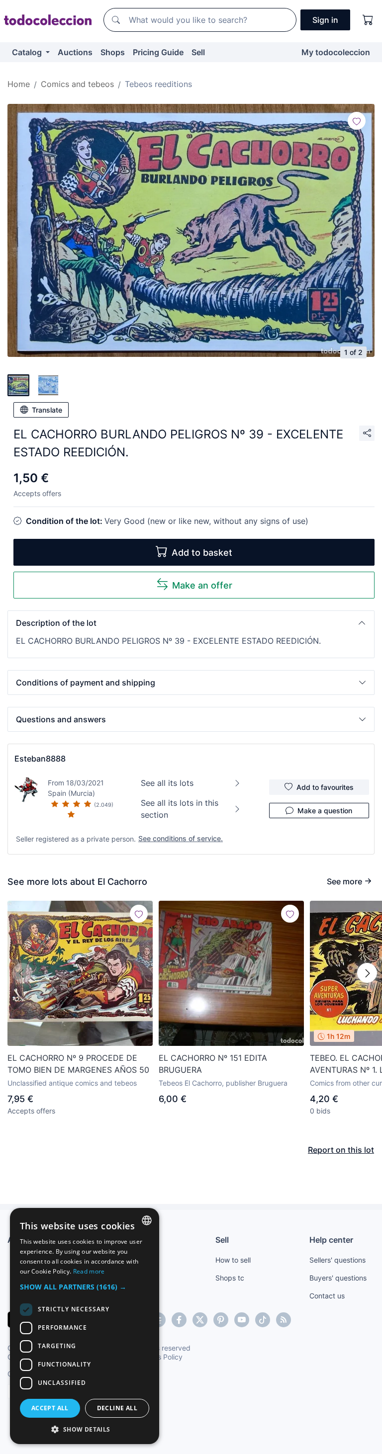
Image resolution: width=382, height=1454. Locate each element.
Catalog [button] (28, 52)
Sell (198, 52)
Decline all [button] (117, 1408)
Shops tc (229, 1278)
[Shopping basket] (368, 19)
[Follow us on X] (199, 1319)
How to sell (233, 1260)
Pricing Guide (158, 52)
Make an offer (202, 585)
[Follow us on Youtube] (241, 1319)
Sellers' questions (337, 1260)
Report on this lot (341, 1150)
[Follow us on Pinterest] (220, 1319)
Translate (47, 410)
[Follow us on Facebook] (179, 1319)
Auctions (75, 52)
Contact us (327, 1295)
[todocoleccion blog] (283, 1319)
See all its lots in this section (179, 809)
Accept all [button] (50, 1408)
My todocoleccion (335, 52)
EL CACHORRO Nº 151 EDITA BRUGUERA (213, 1064)
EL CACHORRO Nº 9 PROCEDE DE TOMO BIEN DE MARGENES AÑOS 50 (78, 1064)
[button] (191, 623)
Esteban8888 (40, 759)
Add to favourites (325, 787)
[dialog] (84, 1326)
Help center (331, 1240)
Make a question (324, 810)
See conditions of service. (180, 838)
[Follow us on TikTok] (262, 1319)
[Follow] (357, 121)
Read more (89, 1271)
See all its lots (167, 783)
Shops (112, 52)
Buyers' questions (338, 1278)
